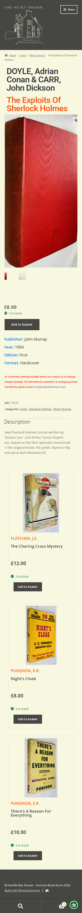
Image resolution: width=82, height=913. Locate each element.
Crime (22, 55)
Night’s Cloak (23, 678)
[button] (76, 120)
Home (12, 55)
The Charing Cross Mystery (37, 546)
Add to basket (21, 324)
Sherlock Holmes (40, 409)
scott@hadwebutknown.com (49, 386)
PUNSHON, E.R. (25, 670)
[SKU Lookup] (47, 891)
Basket (53, 903)
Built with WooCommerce (22, 890)
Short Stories (37, 55)
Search (20, 906)
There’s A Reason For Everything (31, 813)
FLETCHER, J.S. (24, 538)
